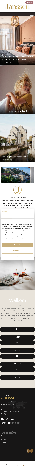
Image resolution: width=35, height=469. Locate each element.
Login (17, 465)
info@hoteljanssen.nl (8, 414)
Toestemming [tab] (6, 216)
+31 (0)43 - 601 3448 (8, 409)
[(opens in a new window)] (17, 356)
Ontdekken (4, 439)
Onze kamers (4, 442)
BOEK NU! (29, 2)
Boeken (17, 364)
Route (17, 377)
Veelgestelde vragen (6, 446)
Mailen (17, 350)
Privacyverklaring (24, 465)
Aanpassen (16, 250)
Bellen (17, 337)
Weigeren (17, 256)
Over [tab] (28, 216)
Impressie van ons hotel (7, 436)
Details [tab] (17, 216)
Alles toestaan (17, 245)
